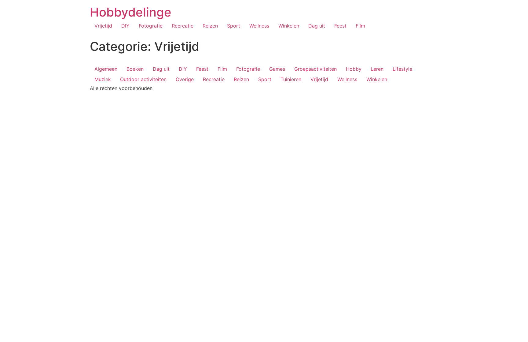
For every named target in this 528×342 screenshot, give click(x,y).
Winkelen (288, 26)
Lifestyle (402, 69)
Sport (233, 26)
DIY (125, 26)
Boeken (135, 69)
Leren (377, 69)
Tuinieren (290, 79)
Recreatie (182, 26)
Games (277, 69)
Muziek (102, 79)
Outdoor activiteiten (143, 79)
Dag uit (316, 26)
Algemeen (105, 69)
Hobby (353, 69)
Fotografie (151, 26)
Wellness (259, 26)
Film (360, 26)
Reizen (210, 26)
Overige (185, 79)
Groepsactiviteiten (315, 69)
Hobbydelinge (130, 12)
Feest (340, 26)
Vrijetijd (103, 26)
